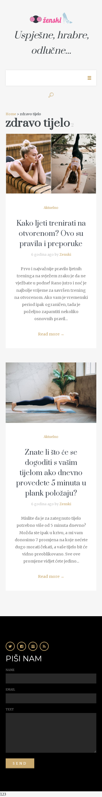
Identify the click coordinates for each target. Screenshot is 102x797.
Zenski (65, 254)
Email (10, 689)
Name (10, 670)
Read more (51, 334)
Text (10, 709)
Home (11, 114)
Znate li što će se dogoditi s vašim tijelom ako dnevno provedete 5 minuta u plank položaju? (51, 473)
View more (51, 163)
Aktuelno (51, 207)
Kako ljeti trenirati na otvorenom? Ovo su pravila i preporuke (51, 234)
